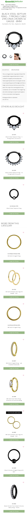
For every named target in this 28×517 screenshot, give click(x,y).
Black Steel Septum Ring (14, 208)
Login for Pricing (14, 64)
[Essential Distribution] (14, 1)
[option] (14, 40)
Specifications (15, 69)
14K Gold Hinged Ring (14, 256)
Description (5, 69)
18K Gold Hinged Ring (14, 327)
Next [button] (21, 56)
